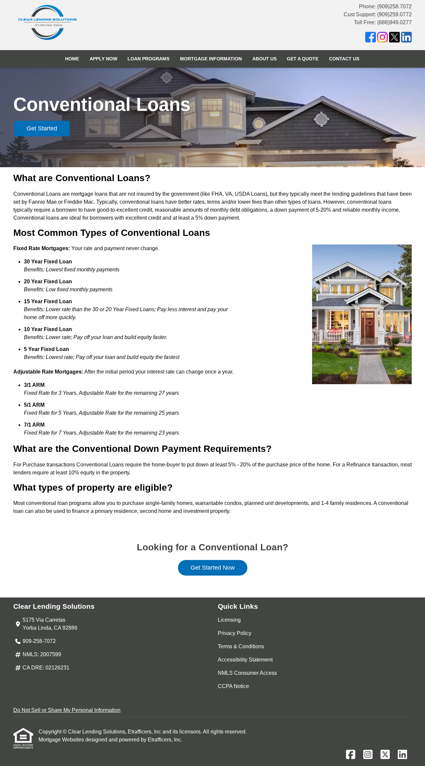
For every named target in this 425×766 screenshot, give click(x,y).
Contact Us (344, 58)
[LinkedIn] (406, 38)
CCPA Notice (233, 686)
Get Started (42, 128)
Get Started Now (213, 567)
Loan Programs (148, 58)
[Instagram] (382, 38)
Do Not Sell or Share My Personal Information (67, 710)
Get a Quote (302, 58)
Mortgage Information (211, 58)
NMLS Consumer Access (247, 673)
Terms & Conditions (241, 646)
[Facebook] (370, 38)
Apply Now (103, 58)
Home (72, 58)
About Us (264, 58)
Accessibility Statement (245, 659)
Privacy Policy (234, 633)
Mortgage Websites (62, 739)
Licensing (229, 620)
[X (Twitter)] (394, 38)
